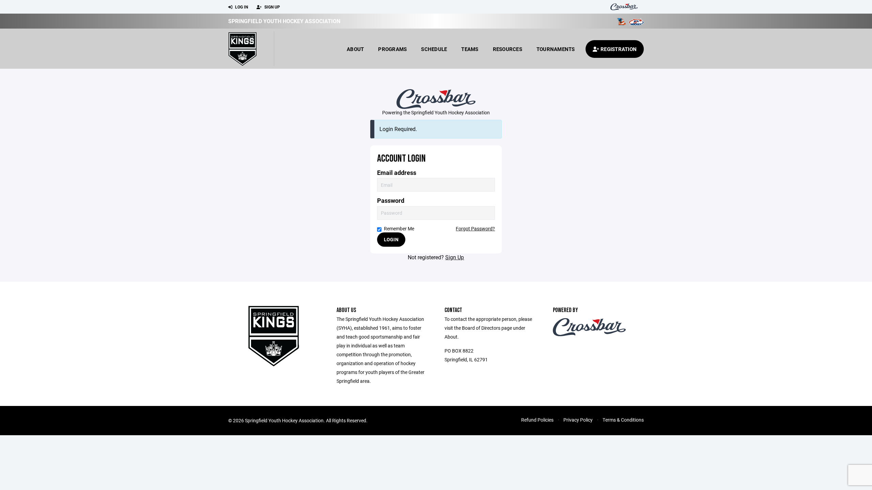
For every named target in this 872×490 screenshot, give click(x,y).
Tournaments (555, 49)
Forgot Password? (475, 228)
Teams (469, 49)
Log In (241, 7)
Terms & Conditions (623, 419)
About (355, 49)
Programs (392, 49)
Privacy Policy (578, 419)
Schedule (434, 49)
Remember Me (399, 228)
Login (391, 239)
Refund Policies (537, 419)
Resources (507, 49)
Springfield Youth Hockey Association (284, 20)
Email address (396, 173)
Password (390, 201)
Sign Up (271, 7)
